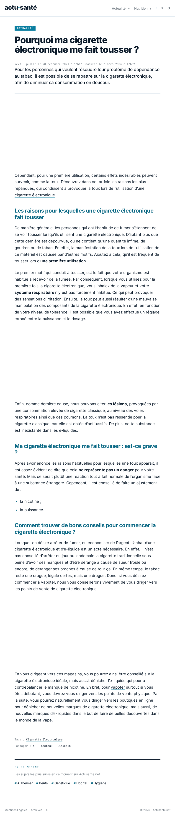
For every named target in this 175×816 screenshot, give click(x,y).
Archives (36, 810)
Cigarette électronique (44, 739)
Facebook (46, 746)
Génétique (62, 783)
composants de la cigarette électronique (84, 305)
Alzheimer (25, 783)
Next (18, 64)
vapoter (118, 687)
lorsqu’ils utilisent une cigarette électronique (83, 234)
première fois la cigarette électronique (49, 286)
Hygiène (100, 783)
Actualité (119, 8)
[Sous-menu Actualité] (129, 9)
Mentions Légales (16, 810)
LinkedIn (64, 746)
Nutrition (140, 8)
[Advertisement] (87, 133)
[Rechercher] (162, 8)
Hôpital (81, 783)
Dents (43, 783)
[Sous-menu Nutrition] (150, 9)
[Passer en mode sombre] (168, 8)
